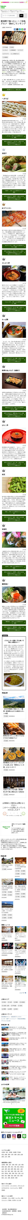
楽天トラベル (3, 7)
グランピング (4, 1020)
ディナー (6, 53)
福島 (5, 914)
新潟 (12, 47)
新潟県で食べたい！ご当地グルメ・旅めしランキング (13, 11)
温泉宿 (2, 1016)
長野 (5, 869)
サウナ (19, 1016)
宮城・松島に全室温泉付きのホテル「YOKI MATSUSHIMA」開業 (7, 985)
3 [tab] (16, 1104)
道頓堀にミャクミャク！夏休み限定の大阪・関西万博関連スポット (17, 1061)
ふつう (14, 815)
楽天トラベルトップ (5, 10)
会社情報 (4, 1209)
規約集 (19, 1211)
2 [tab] (14, 1104)
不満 (7, 815)
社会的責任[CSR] (6, 1211)
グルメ (6, 50)
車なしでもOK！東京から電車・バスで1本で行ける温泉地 (7, 910)
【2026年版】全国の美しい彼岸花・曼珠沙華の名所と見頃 (17, 1038)
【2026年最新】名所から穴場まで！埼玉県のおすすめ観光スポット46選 (17, 1044)
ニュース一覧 (23, 992)
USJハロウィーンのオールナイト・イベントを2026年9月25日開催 (7, 952)
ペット (9, 1018)
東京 (24, 896)
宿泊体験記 (23, 1018)
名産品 (6, 57)
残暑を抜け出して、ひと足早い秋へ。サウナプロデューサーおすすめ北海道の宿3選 (17, 1028)
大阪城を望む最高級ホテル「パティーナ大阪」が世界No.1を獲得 (7, 968)
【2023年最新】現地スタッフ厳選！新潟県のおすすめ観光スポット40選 (13, 711)
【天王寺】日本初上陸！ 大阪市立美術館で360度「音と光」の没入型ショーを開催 (17, 1055)
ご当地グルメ (15, 53)
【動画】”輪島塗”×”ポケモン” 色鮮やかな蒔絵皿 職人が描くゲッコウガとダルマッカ (17, 1050)
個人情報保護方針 (12, 1209)
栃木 (18, 893)
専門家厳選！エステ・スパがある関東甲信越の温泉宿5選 (20, 866)
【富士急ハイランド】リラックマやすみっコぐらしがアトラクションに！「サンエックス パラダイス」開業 (17, 1073)
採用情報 (14, 1211)
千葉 (18, 871)
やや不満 (10, 815)
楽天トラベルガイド (14, 10)
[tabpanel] (14, 1095)
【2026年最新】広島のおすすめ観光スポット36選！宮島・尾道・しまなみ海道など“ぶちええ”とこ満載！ (17, 1068)
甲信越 (6, 47)
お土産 (8, 1020)
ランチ (21, 50)
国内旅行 (13, 50)
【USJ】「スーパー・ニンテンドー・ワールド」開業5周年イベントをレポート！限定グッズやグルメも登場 (17, 1078)
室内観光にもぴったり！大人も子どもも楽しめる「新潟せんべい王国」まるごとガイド (13, 765)
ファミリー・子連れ (15, 1018)
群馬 (24, 871)
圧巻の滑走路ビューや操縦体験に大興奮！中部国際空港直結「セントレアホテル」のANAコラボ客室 (17, 1034)
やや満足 (17, 815)
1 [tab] (11, 1104)
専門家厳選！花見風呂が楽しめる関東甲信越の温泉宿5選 (7, 888)
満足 (21, 815)
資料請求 (4, 1212)
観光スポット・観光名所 (9, 1016)
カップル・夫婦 (4, 1018)
